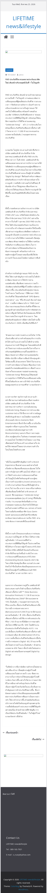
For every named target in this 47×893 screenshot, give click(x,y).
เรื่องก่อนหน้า (12, 732)
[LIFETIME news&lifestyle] (6, 37)
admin (21, 75)
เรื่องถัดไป (36, 739)
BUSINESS (9, 70)
